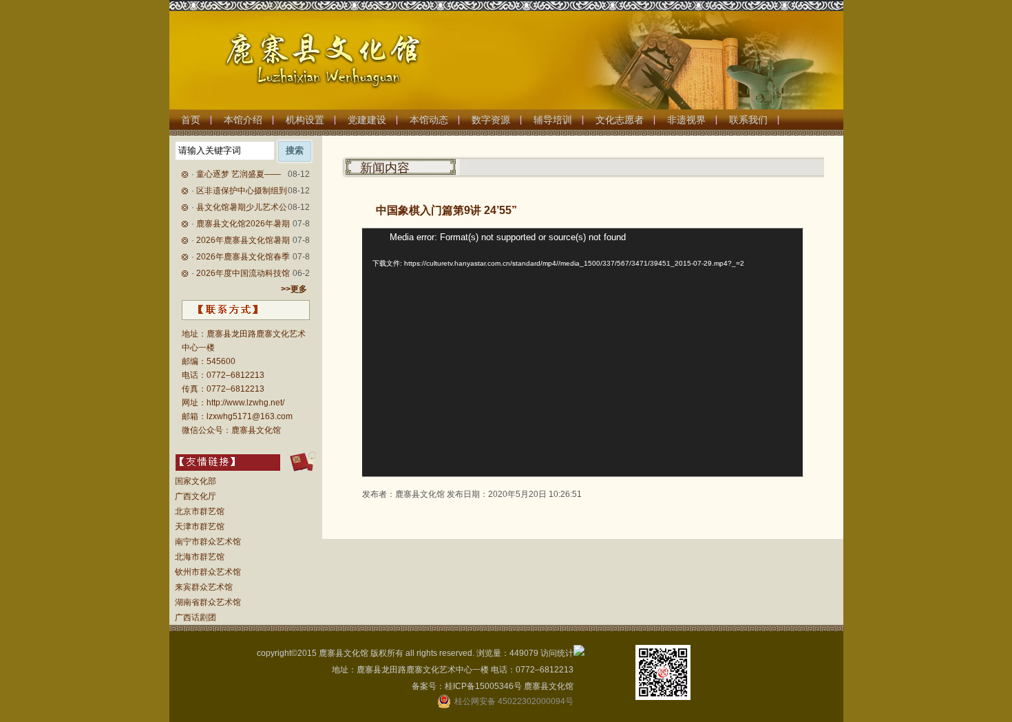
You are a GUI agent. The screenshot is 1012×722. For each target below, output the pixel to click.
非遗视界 (686, 119)
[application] (582, 352)
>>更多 (294, 289)
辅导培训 (553, 119)
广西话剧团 (195, 617)
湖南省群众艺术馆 (208, 602)
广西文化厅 (195, 496)
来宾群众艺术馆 (204, 587)
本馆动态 (429, 119)
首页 (190, 119)
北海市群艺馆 (199, 557)
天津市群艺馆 (199, 526)
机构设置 (305, 119)
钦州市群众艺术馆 (208, 572)
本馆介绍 (243, 119)
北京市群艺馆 (199, 511)
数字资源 (491, 119)
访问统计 (556, 653)
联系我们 (748, 119)
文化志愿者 (619, 119)
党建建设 (367, 119)
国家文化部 (195, 481)
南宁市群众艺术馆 (208, 541)
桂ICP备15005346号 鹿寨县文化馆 (509, 686)
